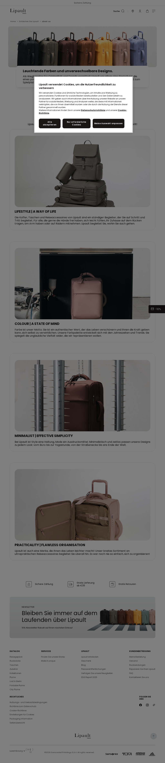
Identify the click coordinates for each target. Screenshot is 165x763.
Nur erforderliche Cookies (76, 123)
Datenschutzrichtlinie (93, 110)
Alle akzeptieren (50, 123)
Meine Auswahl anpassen (108, 123)
